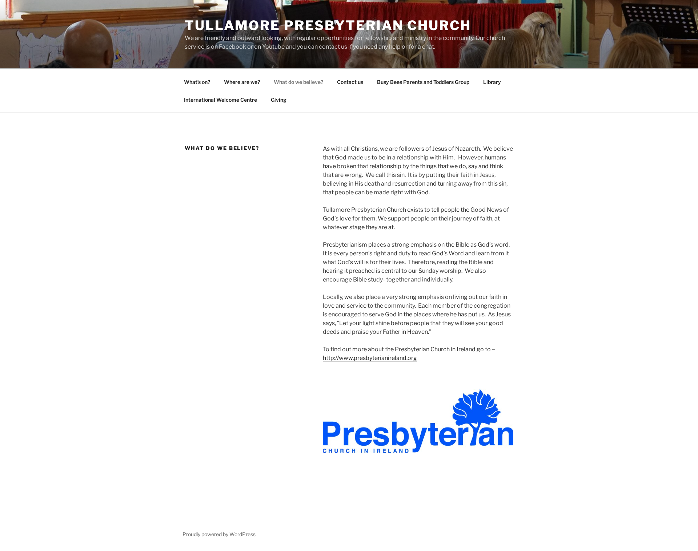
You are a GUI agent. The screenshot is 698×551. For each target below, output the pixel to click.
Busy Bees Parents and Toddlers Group (423, 82)
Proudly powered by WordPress (219, 534)
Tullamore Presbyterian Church (328, 25)
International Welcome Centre (220, 100)
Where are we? (242, 82)
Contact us (350, 82)
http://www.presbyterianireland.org (370, 357)
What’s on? (197, 82)
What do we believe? (298, 82)
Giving (278, 100)
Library (492, 82)
